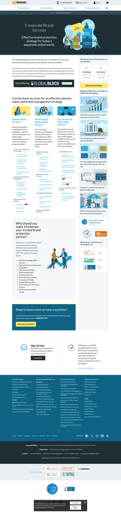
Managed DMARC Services (45, 401)
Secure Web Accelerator (44, 392)
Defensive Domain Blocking (69, 398)
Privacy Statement (91, 404)
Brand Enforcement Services (69, 407)
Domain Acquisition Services (69, 415)
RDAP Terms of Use (91, 406)
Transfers (15, 389)
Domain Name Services (19, 120)
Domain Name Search (19, 395)
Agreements (89, 401)
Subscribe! (38, 358)
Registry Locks (41, 412)
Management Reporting (68, 409)
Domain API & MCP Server (20, 412)
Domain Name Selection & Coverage (68, 385)
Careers (42, 436)
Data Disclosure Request (93, 417)
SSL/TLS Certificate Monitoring (46, 407)
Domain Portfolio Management (70, 391)
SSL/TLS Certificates (42, 414)
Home (14, 436)
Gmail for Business (42, 387)
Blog (48, 436)
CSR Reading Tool (90, 389)
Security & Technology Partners (70, 417)
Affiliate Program (90, 392)
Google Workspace (42, 385)
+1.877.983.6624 (56, 453)
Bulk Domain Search (18, 397)
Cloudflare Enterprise (43, 396)
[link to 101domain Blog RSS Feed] (107, 437)
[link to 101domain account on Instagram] (97, 437)
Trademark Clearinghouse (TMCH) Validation (71, 394)
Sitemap (54, 436)
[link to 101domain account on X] (91, 437)
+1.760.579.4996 (72, 453)
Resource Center (90, 382)
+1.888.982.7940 (93, 453)
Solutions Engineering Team (45, 399)
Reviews (27, 436)
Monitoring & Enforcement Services (41, 122)
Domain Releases (19, 402)
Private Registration (18, 405)
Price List (88, 395)
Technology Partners (67, 422)
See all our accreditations (86, 368)
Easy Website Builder (43, 390)
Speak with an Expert (25, 324)
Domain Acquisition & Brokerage (22, 409)
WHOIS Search (89, 411)
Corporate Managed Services (69, 412)
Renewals (15, 392)
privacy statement (40, 507)
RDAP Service (89, 414)
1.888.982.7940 (86, 75)
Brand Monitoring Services (69, 404)
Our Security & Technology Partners (64, 122)
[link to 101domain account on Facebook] (86, 437)
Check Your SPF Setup (43, 409)
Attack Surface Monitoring (45, 404)
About (20, 436)
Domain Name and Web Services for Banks (71, 425)
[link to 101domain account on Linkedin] (102, 437)
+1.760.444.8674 (101, 75)
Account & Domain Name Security (71, 420)
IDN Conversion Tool (91, 387)
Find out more (92, 225)
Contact (34, 436)
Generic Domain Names (20, 384)
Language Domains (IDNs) (20, 387)
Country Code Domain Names (22, 382)
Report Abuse (89, 409)
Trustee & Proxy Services (68, 388)
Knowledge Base (90, 384)
